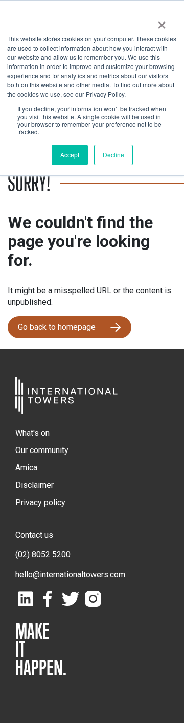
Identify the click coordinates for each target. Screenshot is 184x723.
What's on (32, 433)
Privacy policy (40, 502)
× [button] (162, 21)
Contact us (34, 535)
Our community (41, 450)
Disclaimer (34, 485)
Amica (26, 467)
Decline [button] (113, 154)
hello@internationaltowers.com (70, 574)
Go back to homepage (57, 327)
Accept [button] (69, 154)
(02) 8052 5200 (43, 554)
